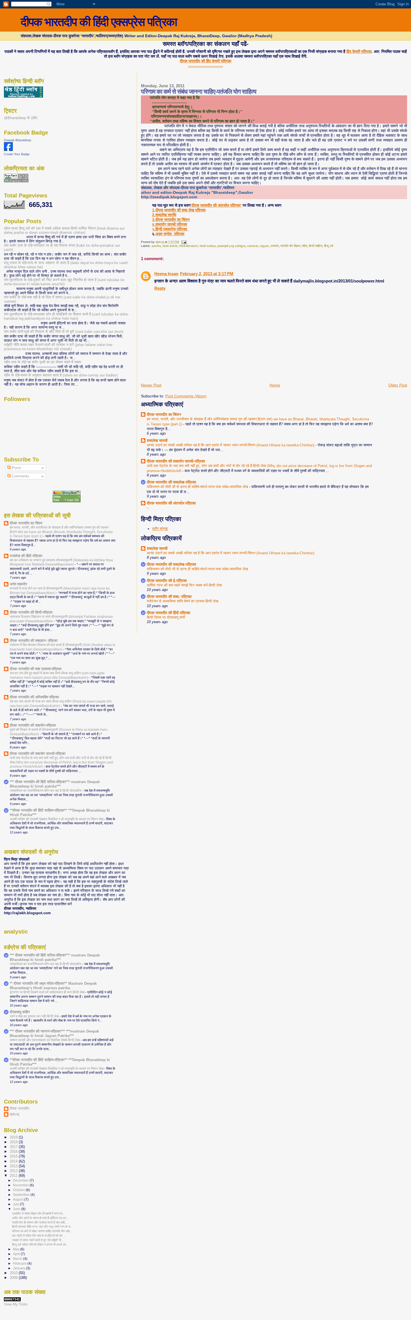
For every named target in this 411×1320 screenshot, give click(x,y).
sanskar (252, 245)
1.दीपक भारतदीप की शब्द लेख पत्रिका (179, 210)
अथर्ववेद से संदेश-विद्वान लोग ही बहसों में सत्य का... (38, 1213)
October (19, 1190)
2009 (14, 1278)
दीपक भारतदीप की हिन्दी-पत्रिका (31, 612)
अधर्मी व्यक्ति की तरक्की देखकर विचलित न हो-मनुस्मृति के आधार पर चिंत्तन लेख (57, 819)
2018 (14, 1142)
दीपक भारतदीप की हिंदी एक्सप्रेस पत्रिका (99, 22)
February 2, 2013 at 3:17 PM (206, 273)
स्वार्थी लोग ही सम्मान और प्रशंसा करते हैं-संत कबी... (39, 1222)
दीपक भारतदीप (19, 1109)
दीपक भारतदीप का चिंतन (164, 414)
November (21, 1185)
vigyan (264, 245)
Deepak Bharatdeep (17, 140)
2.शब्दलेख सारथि (164, 215)
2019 (14, 1137)
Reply (160, 288)
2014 (14, 1161)
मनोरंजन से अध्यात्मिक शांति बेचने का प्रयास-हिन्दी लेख (182, 601)
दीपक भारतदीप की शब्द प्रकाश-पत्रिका (36, 669)
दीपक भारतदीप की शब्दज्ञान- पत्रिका (34, 641)
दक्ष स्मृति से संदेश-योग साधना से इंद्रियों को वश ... (39, 1235)
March (18, 1259)
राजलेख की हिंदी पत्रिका (26, 556)
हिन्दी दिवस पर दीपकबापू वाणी (166, 617)
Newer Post (151, 385)
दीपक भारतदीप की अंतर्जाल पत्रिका (171, 503)
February (20, 1263)
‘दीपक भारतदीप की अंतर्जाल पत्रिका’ (216, 205)
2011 (14, 1176)
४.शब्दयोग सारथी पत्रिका (169, 224)
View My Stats (16, 1304)
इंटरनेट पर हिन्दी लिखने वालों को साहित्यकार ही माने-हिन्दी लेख (47, 992)
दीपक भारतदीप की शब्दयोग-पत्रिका (33, 725)
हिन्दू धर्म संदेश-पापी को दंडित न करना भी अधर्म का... (40, 1244)
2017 (14, 1147)
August (18, 1199)
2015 (14, 1156)
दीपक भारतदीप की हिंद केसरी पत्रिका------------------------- (205, 63)
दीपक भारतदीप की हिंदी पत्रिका (168, 612)
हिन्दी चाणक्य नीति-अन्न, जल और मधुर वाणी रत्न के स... (42, 1226)
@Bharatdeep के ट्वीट (20, 118)
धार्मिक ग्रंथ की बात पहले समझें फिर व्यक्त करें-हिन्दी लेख (184, 585)
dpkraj (14, 1114)
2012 (14, 1171)
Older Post (397, 385)
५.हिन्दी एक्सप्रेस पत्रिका (170, 229)
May (16, 1249)
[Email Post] (183, 242)
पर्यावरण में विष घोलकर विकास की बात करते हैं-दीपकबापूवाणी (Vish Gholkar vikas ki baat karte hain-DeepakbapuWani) (62, 647)
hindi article (170, 245)
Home (275, 385)
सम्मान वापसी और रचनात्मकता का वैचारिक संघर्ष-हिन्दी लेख (45, 1040)
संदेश (304, 245)
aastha (156, 245)
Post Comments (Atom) (186, 396)
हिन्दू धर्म (328, 245)
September (21, 1195)
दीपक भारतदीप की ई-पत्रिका (167, 580)
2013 (14, 1166)
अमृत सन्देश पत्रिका (169, 234)
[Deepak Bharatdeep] (8, 150)
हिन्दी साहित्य (315, 245)
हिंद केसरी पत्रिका (359, 51)
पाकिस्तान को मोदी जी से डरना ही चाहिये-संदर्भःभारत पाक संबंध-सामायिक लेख (198, 487)
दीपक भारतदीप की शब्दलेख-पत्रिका (171, 482)
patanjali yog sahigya (231, 245)
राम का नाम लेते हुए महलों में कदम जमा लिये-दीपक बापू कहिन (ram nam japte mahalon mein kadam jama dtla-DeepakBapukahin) (57, 675)
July (16, 1204)
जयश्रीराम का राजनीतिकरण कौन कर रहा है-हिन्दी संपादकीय (46, 791)
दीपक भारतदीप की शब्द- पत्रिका (169, 596)
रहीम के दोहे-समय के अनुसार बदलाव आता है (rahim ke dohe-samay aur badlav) (61, 375)
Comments (20, 476)
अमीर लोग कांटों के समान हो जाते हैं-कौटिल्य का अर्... (40, 1218)
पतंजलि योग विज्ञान (290, 245)
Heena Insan (166, 273)
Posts (16, 468)
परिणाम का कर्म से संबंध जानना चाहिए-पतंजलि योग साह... (42, 1231)
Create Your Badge (17, 154)
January (19, 1268)
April (17, 1254)
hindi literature (188, 245)
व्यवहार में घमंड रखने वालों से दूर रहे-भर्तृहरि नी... (37, 1240)
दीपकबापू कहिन (20, 1012)
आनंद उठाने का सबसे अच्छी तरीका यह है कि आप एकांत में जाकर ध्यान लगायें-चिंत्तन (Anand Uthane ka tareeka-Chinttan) (231, 445)
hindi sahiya (208, 245)
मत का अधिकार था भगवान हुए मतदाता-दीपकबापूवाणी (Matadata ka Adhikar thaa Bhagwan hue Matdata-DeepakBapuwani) (61, 562)
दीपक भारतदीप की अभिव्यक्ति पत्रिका (34, 697)
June (17, 1209)
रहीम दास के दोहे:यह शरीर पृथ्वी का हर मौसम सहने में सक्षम (42, 362)
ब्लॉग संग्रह (160, 528)
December (21, 1180)
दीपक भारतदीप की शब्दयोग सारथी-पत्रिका (176, 461)
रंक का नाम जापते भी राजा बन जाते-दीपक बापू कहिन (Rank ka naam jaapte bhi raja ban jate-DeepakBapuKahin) (61, 703)
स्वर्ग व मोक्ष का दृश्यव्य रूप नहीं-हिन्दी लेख (35, 1016)
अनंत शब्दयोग (18, 584)
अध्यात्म (274, 245)
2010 (14, 1273)
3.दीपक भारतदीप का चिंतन (171, 219)
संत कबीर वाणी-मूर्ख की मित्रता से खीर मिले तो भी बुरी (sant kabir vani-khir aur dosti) (63, 332)
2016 (14, 1152)
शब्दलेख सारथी (157, 440)
